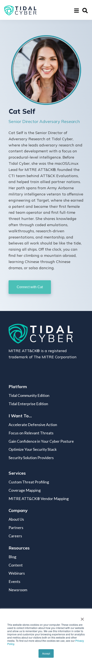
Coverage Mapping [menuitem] (25, 490)
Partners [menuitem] (16, 527)
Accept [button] (46, 653)
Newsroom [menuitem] (18, 589)
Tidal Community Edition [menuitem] (29, 395)
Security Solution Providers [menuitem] (31, 457)
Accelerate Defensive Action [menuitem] (33, 424)
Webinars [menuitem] (17, 573)
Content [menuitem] (16, 565)
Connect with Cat (30, 287)
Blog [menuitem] (12, 556)
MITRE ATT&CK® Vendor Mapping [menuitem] (39, 498)
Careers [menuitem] (15, 535)
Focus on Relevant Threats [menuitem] (31, 433)
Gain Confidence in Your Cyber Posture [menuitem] (41, 441)
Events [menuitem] (14, 581)
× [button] (82, 617)
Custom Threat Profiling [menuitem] (29, 482)
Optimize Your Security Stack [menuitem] (33, 449)
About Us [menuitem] (16, 519)
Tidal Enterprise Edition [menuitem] (28, 403)
